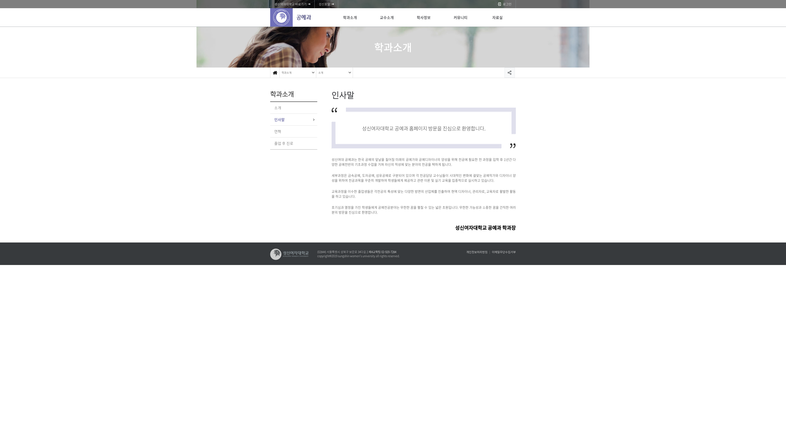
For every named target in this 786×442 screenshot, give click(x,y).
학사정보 (424, 17)
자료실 (497, 17)
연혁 (277, 131)
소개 (320, 72)
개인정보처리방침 (477, 252)
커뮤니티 (461, 17)
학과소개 (350, 17)
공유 (510, 73)
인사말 (279, 119)
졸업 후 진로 (283, 143)
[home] (275, 73)
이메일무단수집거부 (504, 252)
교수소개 (387, 17)
